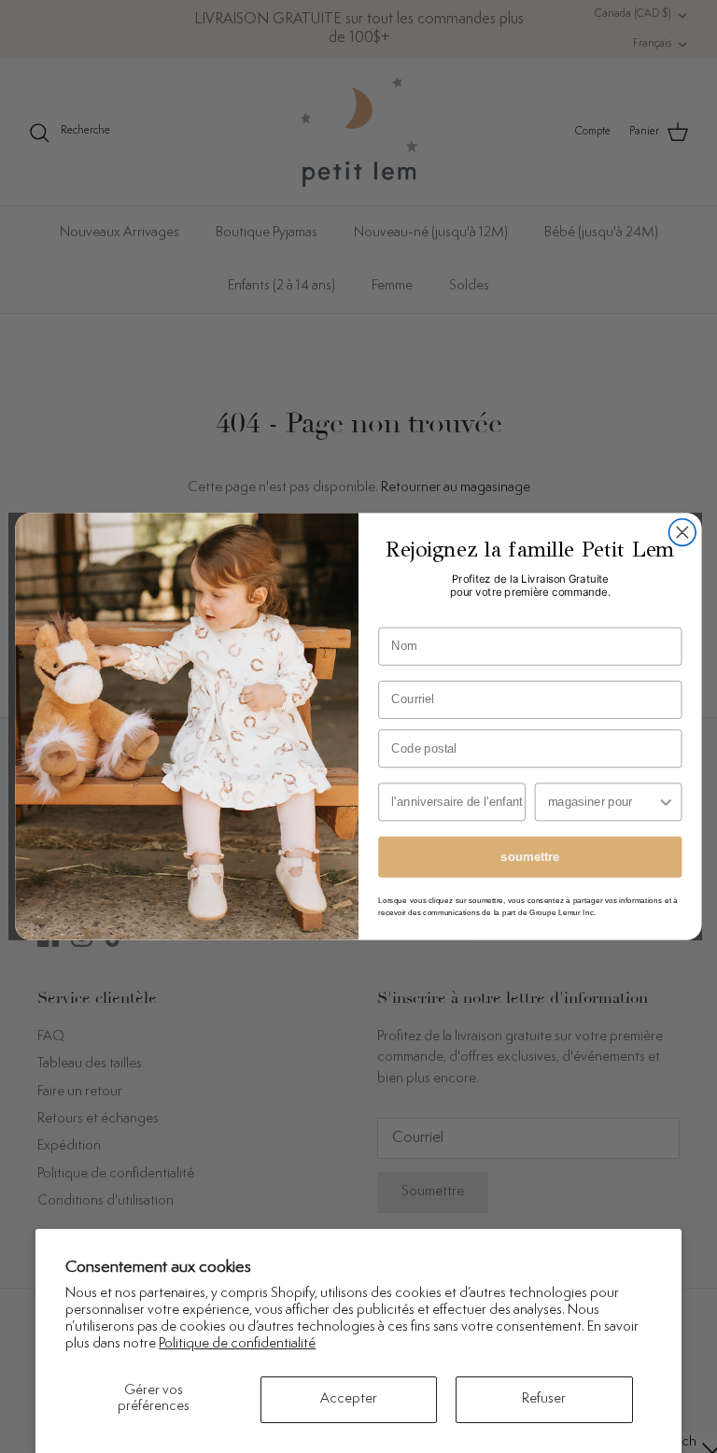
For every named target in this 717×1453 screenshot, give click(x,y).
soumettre (529, 856)
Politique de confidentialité (237, 1344)
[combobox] (602, 801)
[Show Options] (665, 801)
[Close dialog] (682, 532)
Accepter (348, 1399)
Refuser (544, 1399)
